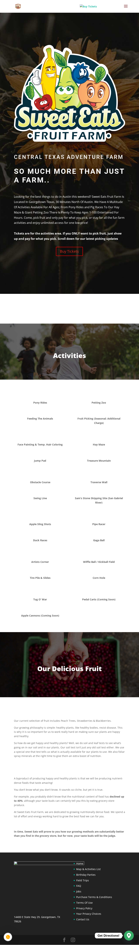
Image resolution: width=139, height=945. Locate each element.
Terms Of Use (84, 902)
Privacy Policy (84, 908)
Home (79, 863)
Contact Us (82, 919)
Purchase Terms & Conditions (94, 897)
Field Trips (82, 880)
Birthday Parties (86, 874)
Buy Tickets (69, 251)
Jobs (78, 891)
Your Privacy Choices (88, 913)
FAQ (78, 886)
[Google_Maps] (129, 935)
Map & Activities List (88, 869)
